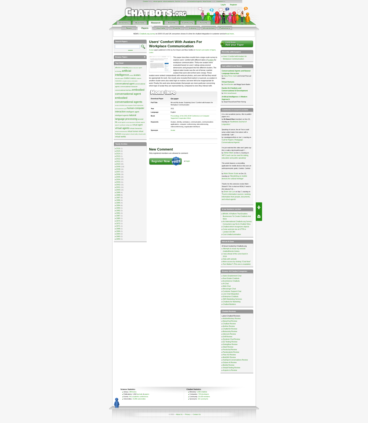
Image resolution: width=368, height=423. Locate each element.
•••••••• (130, 50)
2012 (118, 159)
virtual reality (134, 134)
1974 (118, 221)
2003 (118, 182)
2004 (118, 180)
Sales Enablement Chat (232, 276)
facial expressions (119, 108)
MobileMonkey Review (232, 319)
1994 (118, 205)
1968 (118, 229)
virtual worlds (120, 137)
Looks (151, 52)
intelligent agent (132, 112)
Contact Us (197, 414)
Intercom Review (229, 334)
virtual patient (126, 134)
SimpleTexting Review (231, 368)
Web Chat (227, 286)
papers (146, 394)
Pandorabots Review (231, 352)
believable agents (119, 78)
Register (233, 5)
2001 (118, 187)
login (188, 161)
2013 (118, 156)
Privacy (187, 414)
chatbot (127, 78)
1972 (118, 223)
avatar (131, 75)
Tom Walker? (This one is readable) (237, 264)
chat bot (177, 1)
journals (139, 394)
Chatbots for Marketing (231, 302)
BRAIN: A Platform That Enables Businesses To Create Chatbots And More (237, 216)
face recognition (129, 105)
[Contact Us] (259, 216)
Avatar (151, 50)
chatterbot (219, 1)
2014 (118, 154)
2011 (118, 161)
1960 (118, 236)
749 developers (203, 394)
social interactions (130, 122)
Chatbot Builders (229, 304)
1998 (118, 195)
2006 (118, 174)
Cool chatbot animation (232, 234)
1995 (118, 203)
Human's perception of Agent (205, 50)
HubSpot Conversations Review (235, 360)
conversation (134, 81)
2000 (118, 190)
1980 (118, 218)
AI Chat (226, 284)
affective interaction (133, 67)
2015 (118, 151)
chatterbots (118, 81)
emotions (122, 105)
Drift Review (227, 337)
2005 (118, 177)
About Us (179, 414)
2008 (118, 169)
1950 (118, 239)
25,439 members (204, 396)
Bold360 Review (229, 357)
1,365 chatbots (202, 392)
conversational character (129, 86)
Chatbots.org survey (147, 34)
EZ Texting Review (230, 342)
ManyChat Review (230, 321)
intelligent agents (121, 115)
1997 (118, 198)
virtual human (207, 1)
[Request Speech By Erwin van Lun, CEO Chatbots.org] (259, 207)
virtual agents (157, 1)
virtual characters (136, 128)
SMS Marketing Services (232, 299)
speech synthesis (120, 125)
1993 (118, 208)
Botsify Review (228, 365)
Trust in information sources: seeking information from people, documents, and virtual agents (236, 196)
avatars (211, 60)
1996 (118, 200)
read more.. (230, 34)
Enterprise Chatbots (230, 297)
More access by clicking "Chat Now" (237, 262)
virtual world (141, 134)
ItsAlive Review (229, 326)
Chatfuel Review (229, 324)
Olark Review (228, 347)
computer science (126, 81)
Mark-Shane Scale (231, 173)
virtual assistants (168, 1)
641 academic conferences (138, 396)
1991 (118, 213)
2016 (118, 148)
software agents (140, 122)
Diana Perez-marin (230, 76)
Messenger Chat (229, 289)
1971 (118, 226)
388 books (133, 392)
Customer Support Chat (232, 291)
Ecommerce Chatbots (231, 281)
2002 (118, 185)
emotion (117, 105)
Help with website (230, 259)
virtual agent (137, 125)
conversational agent (124, 84)
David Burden (228, 84)
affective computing (122, 67)
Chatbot (145, 1)
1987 (118, 216)
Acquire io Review (230, 370)
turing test (129, 125)
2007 (118, 172)
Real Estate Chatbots (231, 278)
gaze (125, 108)
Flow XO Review (229, 355)
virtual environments (121, 131)
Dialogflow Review (230, 344)
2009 (118, 167)
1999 (118, 192)
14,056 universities (139, 399)
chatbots (133, 78)
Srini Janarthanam (230, 93)
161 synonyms (203, 399)
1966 (118, 231)
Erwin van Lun (229, 192)
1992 (118, 211)
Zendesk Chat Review (231, 339)
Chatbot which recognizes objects (236, 227)
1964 (118, 234)
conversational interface (123, 90)
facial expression (138, 105)
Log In (223, 5)
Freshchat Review (230, 350)
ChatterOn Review (230, 329)
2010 (118, 164)
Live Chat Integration (231, 294)
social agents (122, 122)
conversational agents (194, 1)
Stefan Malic (229, 153)
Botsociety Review (230, 331)
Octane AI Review (230, 362)
